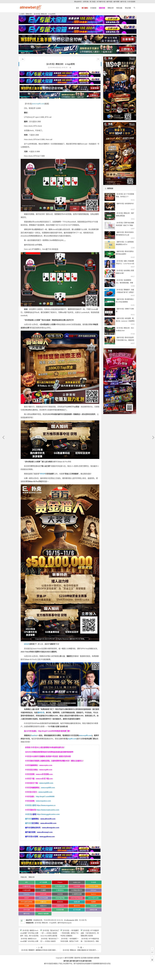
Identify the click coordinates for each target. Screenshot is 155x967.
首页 (77, 8)
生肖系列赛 (60, 910)
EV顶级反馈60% (76, 890)
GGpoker (27, 894)
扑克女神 (93, 906)
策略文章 (111, 8)
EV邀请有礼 (60, 890)
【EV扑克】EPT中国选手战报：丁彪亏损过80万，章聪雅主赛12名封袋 (90, 941)
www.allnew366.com (48, 823)
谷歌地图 (96, 958)
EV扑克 (43, 886)
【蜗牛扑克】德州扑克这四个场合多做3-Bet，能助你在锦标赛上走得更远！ (125, 340)
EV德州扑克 (26, 886)
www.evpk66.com (46, 783)
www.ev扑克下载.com (44, 779)
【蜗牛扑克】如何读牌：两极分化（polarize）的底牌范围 (125, 320)
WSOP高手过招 (93, 898)
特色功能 (119, 8)
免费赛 (93, 902)
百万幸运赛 (76, 910)
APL (26, 882)
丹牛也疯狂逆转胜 (26, 902)
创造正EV (43, 906)
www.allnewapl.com (45, 832)
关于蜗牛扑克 (101, 1)
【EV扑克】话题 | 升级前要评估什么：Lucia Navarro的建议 (125, 263)
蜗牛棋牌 (116, 1)
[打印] (70, 67)
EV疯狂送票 (26, 890)
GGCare (93, 890)
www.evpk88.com (48, 787)
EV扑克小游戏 (30, 805)
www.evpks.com (45, 765)
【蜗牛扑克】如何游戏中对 (125, 203)
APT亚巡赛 (43, 882)
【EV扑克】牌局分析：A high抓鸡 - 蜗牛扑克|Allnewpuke (53, 923)
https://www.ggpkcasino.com (48, 814)
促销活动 (60, 902)
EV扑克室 (77, 886)
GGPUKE (43, 894)
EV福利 (43, 890)
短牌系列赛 (93, 910)
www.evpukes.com (43, 801)
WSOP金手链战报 (77, 898)
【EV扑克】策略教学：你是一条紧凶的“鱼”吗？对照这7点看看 (125, 292)
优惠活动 (43, 902)
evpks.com (76, 882)
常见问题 (128, 8)
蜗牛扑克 (123, 1)
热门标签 (93, 1)
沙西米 (43, 910)
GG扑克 (28, 814)
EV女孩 (93, 882)
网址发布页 (78, 1)
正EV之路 (26, 910)
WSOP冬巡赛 (43, 898)
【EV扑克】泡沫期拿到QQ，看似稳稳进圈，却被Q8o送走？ (124, 282)
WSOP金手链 (60, 898)
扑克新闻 (93, 8)
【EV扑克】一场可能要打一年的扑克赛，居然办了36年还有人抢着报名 (70, 941)
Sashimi (34, 735)
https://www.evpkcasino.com (47, 810)
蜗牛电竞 (109, 1)
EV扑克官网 (131, 1)
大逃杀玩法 (60, 906)
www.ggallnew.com (47, 836)
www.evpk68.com (45, 792)
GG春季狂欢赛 (77, 894)
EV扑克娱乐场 (60, 886)
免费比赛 (77, 902)
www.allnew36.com (47, 819)
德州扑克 (41, 712)
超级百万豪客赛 (43, 913)
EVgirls (60, 882)
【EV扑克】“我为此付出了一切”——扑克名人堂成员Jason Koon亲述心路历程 (49, 941)
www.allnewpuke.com (50, 828)
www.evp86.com (38, 104)
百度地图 (90, 958)
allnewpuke (70, 920)
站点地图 (84, 958)
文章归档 (86, 1)
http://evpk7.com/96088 (47, 731)
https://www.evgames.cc (46, 805)
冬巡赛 (26, 906)
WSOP (42, 474)
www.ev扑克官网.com (44, 774)
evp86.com (72, 739)
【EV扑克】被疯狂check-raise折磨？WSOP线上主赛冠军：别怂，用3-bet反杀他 (29, 941)
